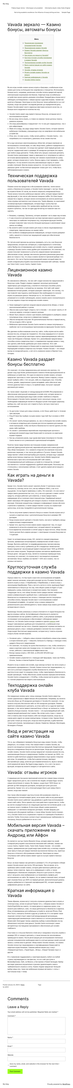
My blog (6, 4)
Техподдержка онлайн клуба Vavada (38, 63)
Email (10, 1046)
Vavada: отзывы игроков (33, 70)
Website (10, 1055)
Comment (12, 1016)
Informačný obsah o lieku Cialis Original (57, 8)
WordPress (66, 1084)
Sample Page (66, 12)
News (22, 985)
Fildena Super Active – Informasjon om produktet (27, 8)
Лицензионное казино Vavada (35, 48)
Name (10, 1037)
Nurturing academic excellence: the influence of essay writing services (37, 12)
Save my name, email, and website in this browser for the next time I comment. (34, 1065)
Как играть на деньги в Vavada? (36, 55)
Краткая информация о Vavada (36, 77)
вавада (52, 621)
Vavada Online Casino (32, 80)
